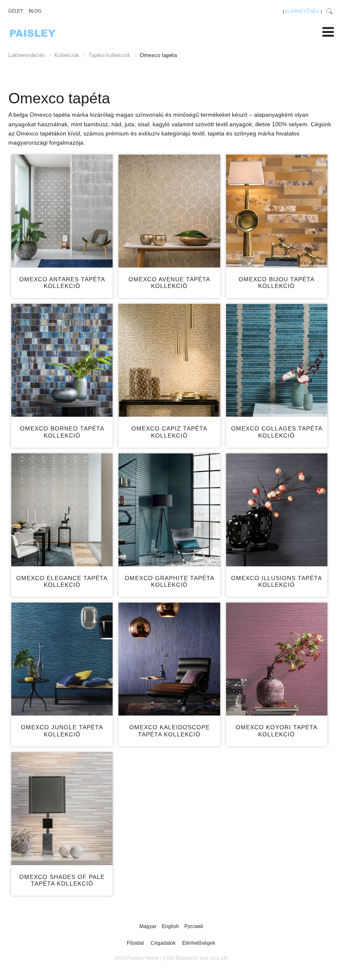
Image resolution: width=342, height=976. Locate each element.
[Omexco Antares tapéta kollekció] (62, 211)
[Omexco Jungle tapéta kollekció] (62, 659)
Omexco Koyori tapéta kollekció (276, 731)
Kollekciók (66, 55)
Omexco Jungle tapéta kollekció (62, 731)
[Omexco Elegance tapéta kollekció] (62, 509)
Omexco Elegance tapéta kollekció (62, 581)
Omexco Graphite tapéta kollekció (169, 581)
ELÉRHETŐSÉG (302, 11)
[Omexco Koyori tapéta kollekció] (276, 659)
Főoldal (135, 943)
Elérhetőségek (198, 943)
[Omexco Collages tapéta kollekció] (276, 360)
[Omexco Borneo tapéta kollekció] (62, 360)
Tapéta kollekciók (109, 55)
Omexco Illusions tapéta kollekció (276, 581)
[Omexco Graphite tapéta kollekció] (169, 509)
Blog (35, 10)
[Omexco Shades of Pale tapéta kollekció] (62, 808)
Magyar (148, 926)
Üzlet (15, 10)
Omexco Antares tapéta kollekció (62, 283)
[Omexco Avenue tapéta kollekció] (169, 211)
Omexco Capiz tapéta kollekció (169, 432)
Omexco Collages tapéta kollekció (276, 432)
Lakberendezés (26, 55)
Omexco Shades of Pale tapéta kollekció (62, 880)
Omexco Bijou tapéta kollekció (276, 283)
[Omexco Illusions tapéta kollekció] (276, 509)
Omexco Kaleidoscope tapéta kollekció (169, 731)
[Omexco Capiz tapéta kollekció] (169, 360)
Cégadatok (163, 943)
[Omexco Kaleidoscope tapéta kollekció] (169, 659)
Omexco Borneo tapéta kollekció (62, 432)
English (171, 926)
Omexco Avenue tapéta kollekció (169, 283)
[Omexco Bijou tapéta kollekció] (276, 211)
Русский (193, 926)
